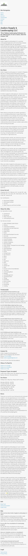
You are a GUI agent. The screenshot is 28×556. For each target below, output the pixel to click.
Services (3, 16)
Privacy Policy (4, 553)
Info (1, 22)
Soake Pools (3, 507)
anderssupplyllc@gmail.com (10, 358)
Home (2, 13)
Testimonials (4, 17)
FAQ (1, 23)
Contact (2, 19)
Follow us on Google (5, 365)
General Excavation (5, 505)
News (2, 20)
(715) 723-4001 (7, 356)
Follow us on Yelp (5, 368)
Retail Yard (3, 504)
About (2, 14)
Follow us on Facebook (6, 367)
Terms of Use (4, 552)
